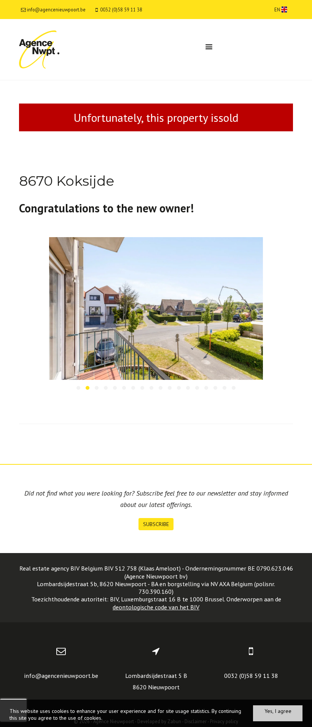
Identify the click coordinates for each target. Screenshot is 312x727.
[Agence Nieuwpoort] (39, 49)
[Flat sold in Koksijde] (156, 308)
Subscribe (156, 524)
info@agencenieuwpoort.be (61, 675)
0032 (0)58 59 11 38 (251, 675)
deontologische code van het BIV (156, 607)
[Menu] (209, 47)
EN (277, 9)
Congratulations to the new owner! (106, 208)
